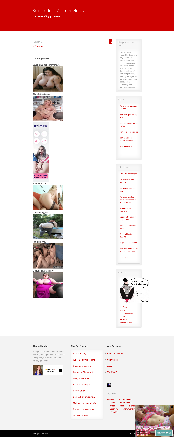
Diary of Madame (81, 378)
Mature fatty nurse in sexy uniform (128, 218)
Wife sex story (79, 353)
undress (110, 399)
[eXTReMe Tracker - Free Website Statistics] (109, 385)
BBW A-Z (123, 319)
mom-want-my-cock (132, 408)
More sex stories (80, 415)
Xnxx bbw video (126, 322)
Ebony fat (114, 408)
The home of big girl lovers (46, 16)
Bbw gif (123, 310)
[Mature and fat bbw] (48, 296)
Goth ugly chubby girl (128, 173)
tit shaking (133, 405)
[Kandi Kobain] (48, 209)
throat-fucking (126, 402)
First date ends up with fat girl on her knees (129, 249)
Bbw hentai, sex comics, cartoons (126, 139)
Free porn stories (115, 353)
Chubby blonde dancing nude (126, 235)
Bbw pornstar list (126, 146)
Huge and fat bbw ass (128, 242)
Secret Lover (79, 390)
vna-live (115, 411)
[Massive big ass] (48, 238)
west (122, 405)
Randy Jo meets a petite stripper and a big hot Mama (128, 200)
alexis (112, 405)
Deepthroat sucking (82, 365)
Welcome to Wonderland (84, 359)
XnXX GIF (112, 372)
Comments (124, 257)
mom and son (125, 399)
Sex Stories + (113, 359)
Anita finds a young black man (127, 209)
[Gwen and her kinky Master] (48, 90)
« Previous (38, 45)
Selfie (112, 402)
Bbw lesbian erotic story (84, 396)
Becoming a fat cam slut (84, 409)
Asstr (109, 365)
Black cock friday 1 (81, 384)
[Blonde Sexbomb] (48, 119)
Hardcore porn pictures (129, 132)
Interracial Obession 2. (83, 372)
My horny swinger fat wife (84, 403)
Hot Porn (123, 307)
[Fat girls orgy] (48, 267)
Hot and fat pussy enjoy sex (127, 181)
